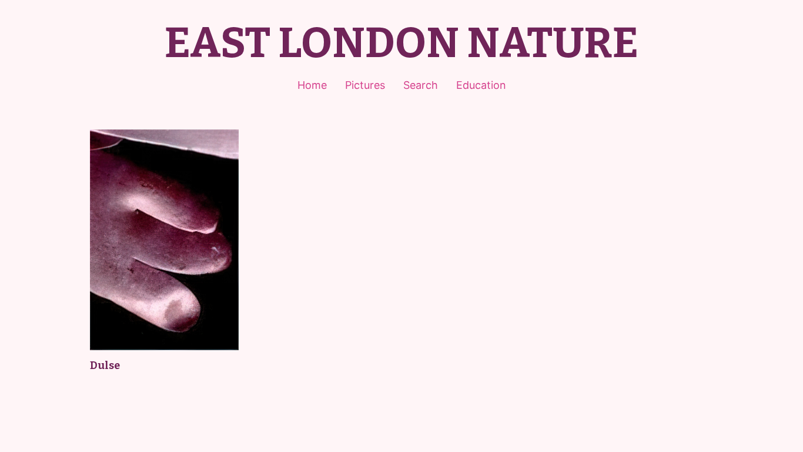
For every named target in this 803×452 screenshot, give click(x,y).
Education (481, 85)
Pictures (365, 85)
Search (420, 85)
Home (312, 85)
